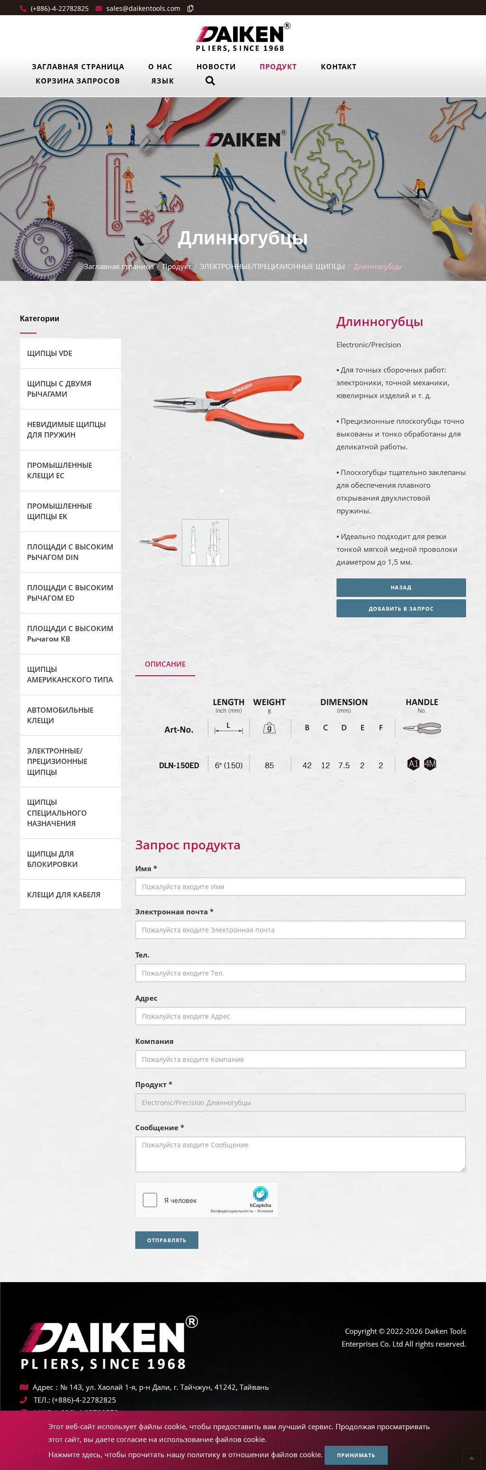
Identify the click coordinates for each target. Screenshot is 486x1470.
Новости (216, 66)
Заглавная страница (78, 66)
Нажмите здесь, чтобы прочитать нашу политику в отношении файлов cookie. (185, 1454)
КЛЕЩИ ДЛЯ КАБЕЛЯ (64, 894)
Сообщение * (159, 1127)
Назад (401, 587)
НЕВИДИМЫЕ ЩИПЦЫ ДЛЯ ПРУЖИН (66, 429)
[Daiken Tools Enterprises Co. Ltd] (243, 36)
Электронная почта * (174, 911)
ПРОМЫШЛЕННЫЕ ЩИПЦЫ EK (59, 511)
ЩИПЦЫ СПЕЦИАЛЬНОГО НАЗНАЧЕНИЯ (57, 812)
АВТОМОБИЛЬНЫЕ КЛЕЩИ (60, 715)
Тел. (142, 954)
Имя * (146, 868)
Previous (155, 409)
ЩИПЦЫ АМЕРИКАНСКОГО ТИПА (70, 674)
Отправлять (167, 1240)
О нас (160, 66)
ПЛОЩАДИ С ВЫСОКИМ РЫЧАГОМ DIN (70, 552)
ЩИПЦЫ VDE (49, 353)
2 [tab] (236, 490)
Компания (154, 1041)
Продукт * (153, 1084)
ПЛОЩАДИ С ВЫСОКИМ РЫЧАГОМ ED (70, 593)
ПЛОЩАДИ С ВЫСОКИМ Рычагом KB (70, 633)
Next (300, 409)
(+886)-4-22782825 (59, 8)
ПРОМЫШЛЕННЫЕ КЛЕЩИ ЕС (59, 470)
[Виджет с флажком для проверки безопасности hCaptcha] (207, 1200)
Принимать (356, 1455)
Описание (165, 664)
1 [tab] (221, 490)
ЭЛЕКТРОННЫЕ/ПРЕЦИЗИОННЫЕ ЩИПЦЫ (272, 266)
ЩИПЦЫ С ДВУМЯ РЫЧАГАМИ (59, 389)
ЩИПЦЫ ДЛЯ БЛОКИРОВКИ (52, 859)
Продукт (278, 66)
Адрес (146, 998)
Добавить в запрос (401, 608)
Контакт (339, 66)
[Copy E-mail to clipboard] (188, 8)
